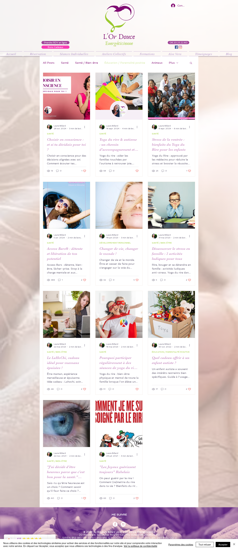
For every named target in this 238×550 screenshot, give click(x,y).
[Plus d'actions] (86, 127)
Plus (172, 62)
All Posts (48, 62)
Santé (64, 62)
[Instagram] (180, 47)
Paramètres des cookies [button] (180, 544)
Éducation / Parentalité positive (124, 62)
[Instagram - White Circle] (123, 524)
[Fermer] (234, 544)
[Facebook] (176, 47)
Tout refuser (204, 544)
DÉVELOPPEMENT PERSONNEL (115, 243)
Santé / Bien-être (86, 62)
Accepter (222, 544)
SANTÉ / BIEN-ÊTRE (162, 243)
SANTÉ (50, 134)
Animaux (157, 62)
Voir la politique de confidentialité (140, 546)
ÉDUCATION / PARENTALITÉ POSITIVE (171, 352)
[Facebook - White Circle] (115, 524)
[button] (191, 63)
